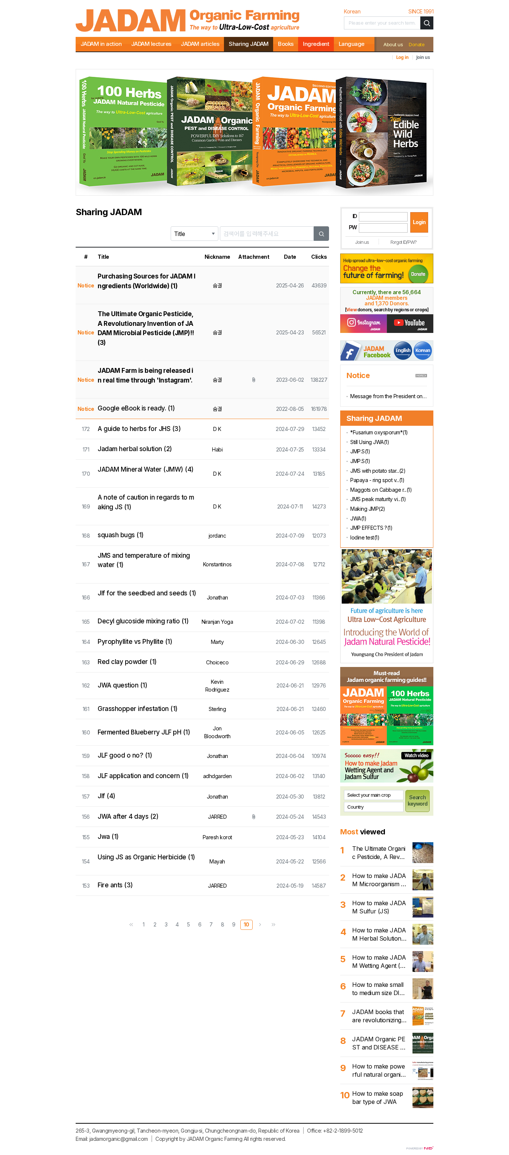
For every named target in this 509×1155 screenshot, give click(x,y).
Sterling (217, 709)
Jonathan (217, 597)
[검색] (321, 233)
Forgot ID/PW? (404, 242)
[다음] (260, 924)
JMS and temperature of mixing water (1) (144, 560)
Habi (217, 449)
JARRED (217, 816)
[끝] (273, 924)
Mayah (217, 861)
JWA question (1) (122, 685)
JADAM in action (101, 43)
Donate (416, 44)
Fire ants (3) (115, 885)
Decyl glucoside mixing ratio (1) (143, 621)
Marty (217, 642)
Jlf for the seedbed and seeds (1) (147, 593)
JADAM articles (200, 43)
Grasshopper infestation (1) (138, 708)
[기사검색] (426, 22)
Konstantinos (217, 564)
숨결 (217, 285)
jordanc (217, 535)
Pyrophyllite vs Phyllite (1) (135, 641)
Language (351, 43)
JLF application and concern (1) (143, 776)
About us (393, 44)
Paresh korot (217, 837)
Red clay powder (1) (127, 661)
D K (217, 429)
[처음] (131, 924)
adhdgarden (217, 776)
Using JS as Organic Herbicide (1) (146, 857)
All (246, 1139)
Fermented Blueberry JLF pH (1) (144, 732)
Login (419, 222)
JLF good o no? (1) (125, 755)
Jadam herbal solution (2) (135, 449)
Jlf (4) (107, 796)
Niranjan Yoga (217, 622)
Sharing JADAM (249, 43)
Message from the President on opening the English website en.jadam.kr (388, 396)
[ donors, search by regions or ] (387, 309)
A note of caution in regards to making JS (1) (146, 502)
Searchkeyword (417, 800)
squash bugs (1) (121, 535)
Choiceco (217, 662)
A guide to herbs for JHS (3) (139, 428)
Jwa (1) (108, 836)
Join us (423, 57)
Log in (402, 57)
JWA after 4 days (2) (128, 816)
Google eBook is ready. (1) (136, 408)
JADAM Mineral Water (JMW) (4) (146, 469)
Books (286, 43)
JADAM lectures (151, 43)
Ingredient (316, 43)
